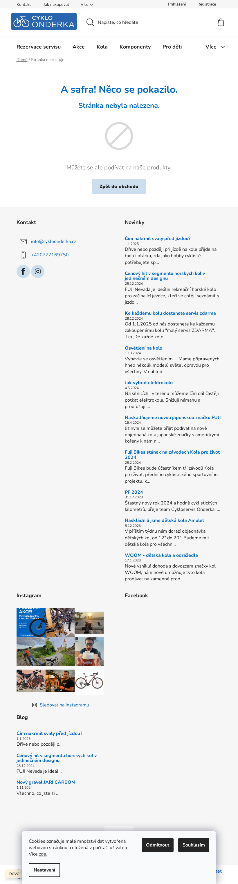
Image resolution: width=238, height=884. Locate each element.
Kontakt (24, 4)
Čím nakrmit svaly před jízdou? (157, 238)
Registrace (206, 4)
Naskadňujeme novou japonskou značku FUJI (173, 417)
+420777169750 (50, 255)
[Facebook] (23, 271)
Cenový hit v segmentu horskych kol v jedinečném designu (165, 276)
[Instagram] (37, 271)
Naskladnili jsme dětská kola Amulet (164, 520)
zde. (43, 854)
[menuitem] (38, 47)
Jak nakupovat (56, 4)
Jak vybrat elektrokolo (149, 383)
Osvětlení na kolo (143, 348)
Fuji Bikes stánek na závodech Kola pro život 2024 (172, 455)
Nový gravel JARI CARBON (46, 782)
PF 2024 (134, 492)
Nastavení (44, 870)
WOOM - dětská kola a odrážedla (161, 555)
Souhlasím (194, 845)
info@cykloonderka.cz (53, 241)
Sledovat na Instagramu (64, 705)
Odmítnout (157, 845)
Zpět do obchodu (119, 186)
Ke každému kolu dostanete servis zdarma (170, 313)
